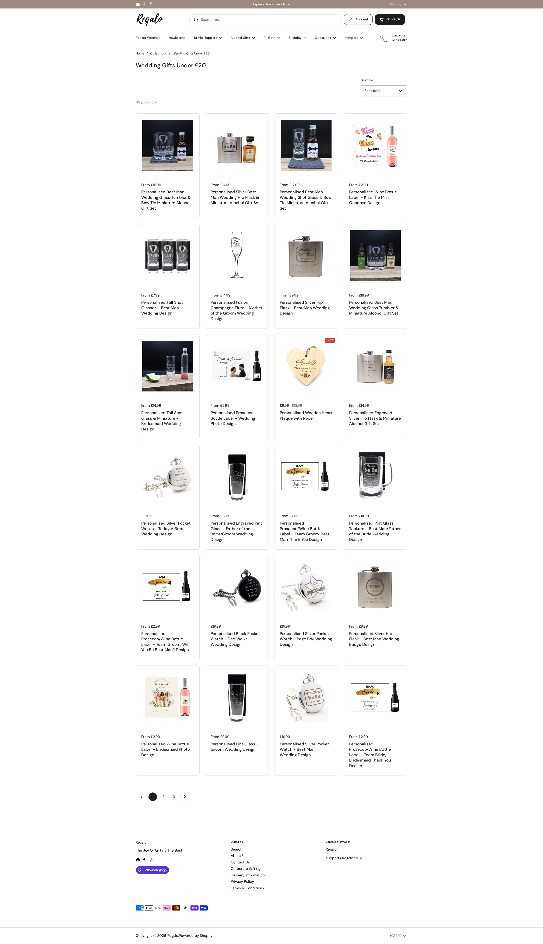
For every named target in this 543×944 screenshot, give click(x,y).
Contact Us (240, 862)
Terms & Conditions (247, 888)
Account (361, 19)
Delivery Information (248, 875)
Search (236, 849)
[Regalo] (150, 19)
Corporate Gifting (245, 868)
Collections (158, 53)
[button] (390, 19)
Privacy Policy (242, 881)
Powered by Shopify (196, 935)
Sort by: (367, 80)
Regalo (172, 935)
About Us (238, 855)
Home (140, 53)
